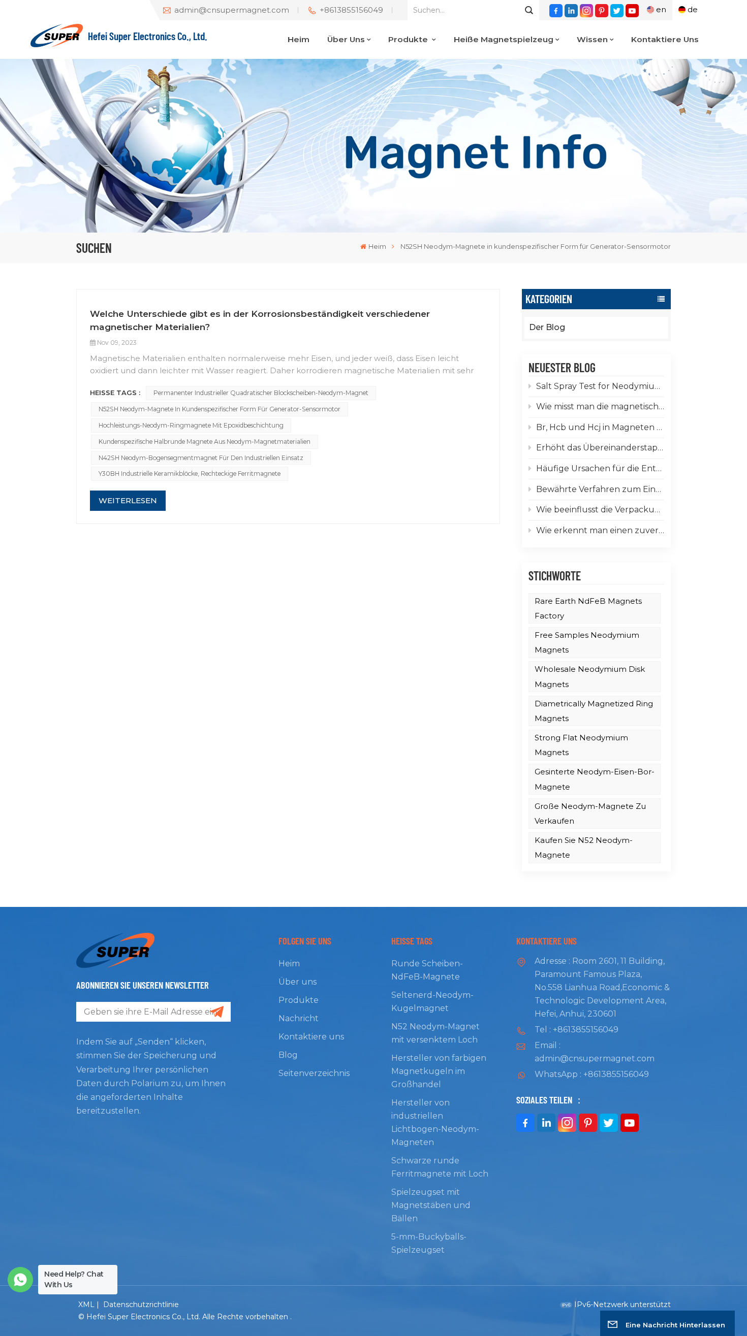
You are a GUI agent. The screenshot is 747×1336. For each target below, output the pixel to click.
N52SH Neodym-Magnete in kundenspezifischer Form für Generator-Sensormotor (219, 409)
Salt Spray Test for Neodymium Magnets (600, 386)
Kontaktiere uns (665, 39)
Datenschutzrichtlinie (141, 1304)
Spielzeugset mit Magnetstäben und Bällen (431, 1205)
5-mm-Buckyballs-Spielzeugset (428, 1243)
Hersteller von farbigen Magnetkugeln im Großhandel (438, 1071)
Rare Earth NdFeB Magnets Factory (588, 608)
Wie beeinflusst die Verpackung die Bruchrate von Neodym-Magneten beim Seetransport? (600, 509)
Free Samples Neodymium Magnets (587, 642)
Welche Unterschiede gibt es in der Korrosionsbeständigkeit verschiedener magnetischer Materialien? (260, 320)
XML (86, 1304)
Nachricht (298, 1018)
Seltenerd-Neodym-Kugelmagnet (432, 1001)
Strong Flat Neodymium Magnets (581, 745)
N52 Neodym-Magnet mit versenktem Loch (435, 1033)
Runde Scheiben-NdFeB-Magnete (427, 970)
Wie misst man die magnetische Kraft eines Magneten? (600, 406)
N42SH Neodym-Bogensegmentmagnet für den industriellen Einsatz (201, 458)
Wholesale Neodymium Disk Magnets (590, 676)
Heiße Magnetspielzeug (503, 39)
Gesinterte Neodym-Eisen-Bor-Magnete (595, 779)
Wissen (592, 39)
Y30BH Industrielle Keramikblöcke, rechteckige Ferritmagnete (190, 473)
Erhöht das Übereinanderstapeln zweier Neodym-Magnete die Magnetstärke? (600, 447)
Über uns (346, 39)
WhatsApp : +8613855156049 (592, 1074)
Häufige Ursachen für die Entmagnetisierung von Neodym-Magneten (600, 468)
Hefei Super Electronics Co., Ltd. (147, 35)
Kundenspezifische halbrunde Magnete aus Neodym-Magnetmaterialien (204, 441)
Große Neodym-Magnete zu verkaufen (590, 813)
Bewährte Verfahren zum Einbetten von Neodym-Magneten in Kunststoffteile (600, 489)
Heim (298, 39)
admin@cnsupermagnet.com (231, 10)
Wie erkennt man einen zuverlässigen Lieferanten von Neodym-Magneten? (600, 530)
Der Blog (547, 327)
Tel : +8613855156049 (576, 1029)
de (693, 9)
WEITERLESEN (128, 500)
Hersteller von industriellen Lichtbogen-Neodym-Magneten (435, 1122)
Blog (288, 1055)
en (661, 9)
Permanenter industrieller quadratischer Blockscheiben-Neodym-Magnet (260, 393)
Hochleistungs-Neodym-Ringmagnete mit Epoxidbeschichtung (191, 425)
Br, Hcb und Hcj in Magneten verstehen (600, 427)
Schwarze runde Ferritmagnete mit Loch (439, 1167)
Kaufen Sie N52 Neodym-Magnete (584, 847)
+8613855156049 (351, 10)
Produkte (409, 39)
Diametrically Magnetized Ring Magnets (594, 711)
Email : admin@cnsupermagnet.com (595, 1051)
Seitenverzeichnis (314, 1073)
